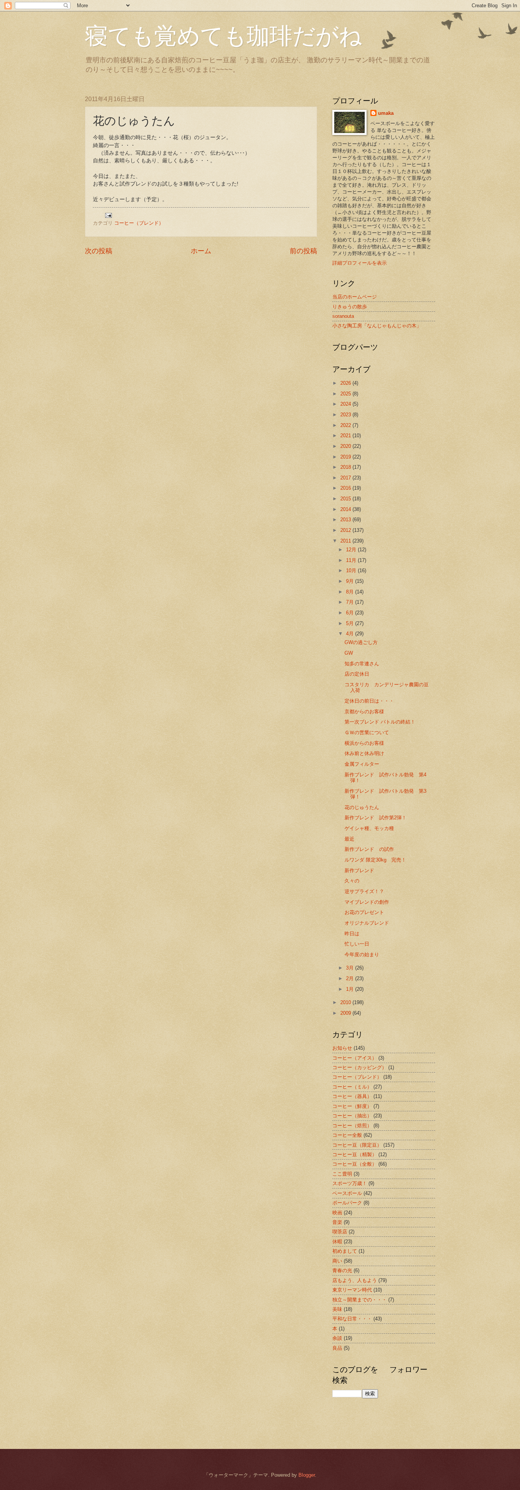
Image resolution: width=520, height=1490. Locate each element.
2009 (346, 1013)
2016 (346, 488)
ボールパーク (347, 1203)
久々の (352, 881)
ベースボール (347, 1193)
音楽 (337, 1222)
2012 (346, 530)
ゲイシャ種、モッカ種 (369, 828)
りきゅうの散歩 (349, 306)
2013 (346, 519)
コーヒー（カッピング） (359, 1067)
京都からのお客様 (364, 711)
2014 (346, 509)
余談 (337, 1338)
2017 (346, 478)
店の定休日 (357, 674)
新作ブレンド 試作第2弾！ (376, 817)
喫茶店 (339, 1232)
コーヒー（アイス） (354, 1058)
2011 (346, 541)
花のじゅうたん (362, 807)
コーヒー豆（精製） (354, 1154)
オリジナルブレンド (367, 923)
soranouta (343, 316)
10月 (352, 570)
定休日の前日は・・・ (369, 701)
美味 (337, 1309)
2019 (346, 457)
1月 (350, 989)
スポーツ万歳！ (349, 1183)
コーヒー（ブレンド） (139, 223)
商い (337, 1261)
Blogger (306, 1475)
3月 (350, 968)
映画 (337, 1212)
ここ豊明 (342, 1174)
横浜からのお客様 (364, 743)
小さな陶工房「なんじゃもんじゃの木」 (376, 325)
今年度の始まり (362, 954)
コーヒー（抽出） (352, 1116)
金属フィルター (362, 764)
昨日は (352, 933)
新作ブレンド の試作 (369, 849)
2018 (346, 467)
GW (349, 653)
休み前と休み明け (364, 753)
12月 (352, 549)
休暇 (337, 1241)
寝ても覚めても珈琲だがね (223, 35)
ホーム (201, 251)
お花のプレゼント (364, 912)
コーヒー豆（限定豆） (357, 1145)
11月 (352, 560)
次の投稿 (98, 251)
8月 (350, 592)
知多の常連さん (362, 663)
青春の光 (342, 1270)
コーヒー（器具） (352, 1096)
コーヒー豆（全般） (354, 1164)
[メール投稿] (108, 215)
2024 (346, 404)
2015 (346, 498)
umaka (386, 113)
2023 (346, 414)
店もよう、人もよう (354, 1280)
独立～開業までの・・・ (359, 1300)
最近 (349, 839)
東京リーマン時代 (352, 1290)
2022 (346, 425)
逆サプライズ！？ (364, 891)
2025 (346, 394)
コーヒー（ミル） (352, 1087)
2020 (346, 446)
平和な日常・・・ (352, 1319)
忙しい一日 (357, 944)
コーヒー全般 (347, 1135)
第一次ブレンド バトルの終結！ (380, 722)
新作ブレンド (359, 870)
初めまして (344, 1251)
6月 (350, 613)
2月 (350, 978)
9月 (350, 581)
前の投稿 (303, 251)
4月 (350, 633)
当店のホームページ (354, 297)
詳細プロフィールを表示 (359, 263)
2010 (346, 1002)
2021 (346, 435)
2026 (346, 383)
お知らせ (342, 1048)
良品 (337, 1348)
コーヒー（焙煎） (352, 1125)
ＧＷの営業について (367, 732)
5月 (350, 623)
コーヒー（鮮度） (352, 1106)
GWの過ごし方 (361, 642)
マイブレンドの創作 (367, 902)
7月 (350, 602)
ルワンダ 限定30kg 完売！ (375, 860)
